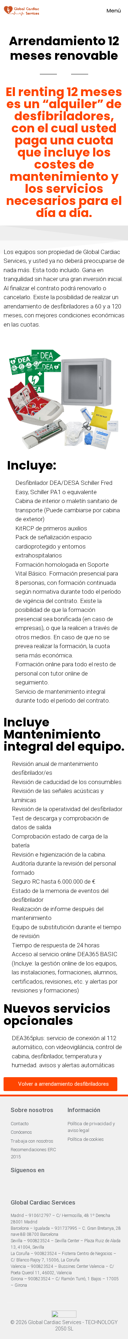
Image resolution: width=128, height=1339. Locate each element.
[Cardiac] (21, 11)
